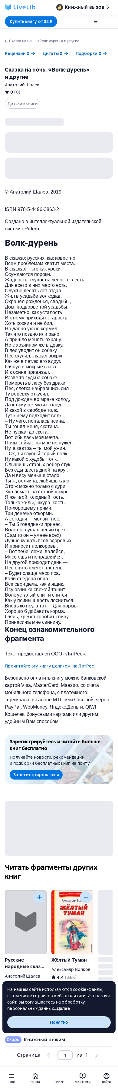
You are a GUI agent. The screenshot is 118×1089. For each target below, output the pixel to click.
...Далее (62, 1008)
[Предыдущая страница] (49, 1055)
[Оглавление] (96, 21)
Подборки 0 (89, 53)
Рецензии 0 (17, 53)
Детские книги (23, 103)
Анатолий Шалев (22, 85)
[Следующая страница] (96, 1055)
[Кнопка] (39, 897)
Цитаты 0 (53, 53)
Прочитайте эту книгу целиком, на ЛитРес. (50, 666)
